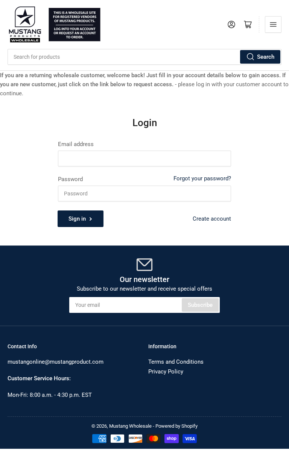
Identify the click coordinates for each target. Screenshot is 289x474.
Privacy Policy (165, 371)
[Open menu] (273, 24)
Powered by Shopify (176, 426)
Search (265, 56)
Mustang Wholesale (130, 426)
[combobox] (144, 57)
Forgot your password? (202, 178)
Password (70, 179)
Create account (212, 218)
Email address (76, 144)
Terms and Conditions (176, 361)
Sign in (77, 218)
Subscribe (200, 305)
